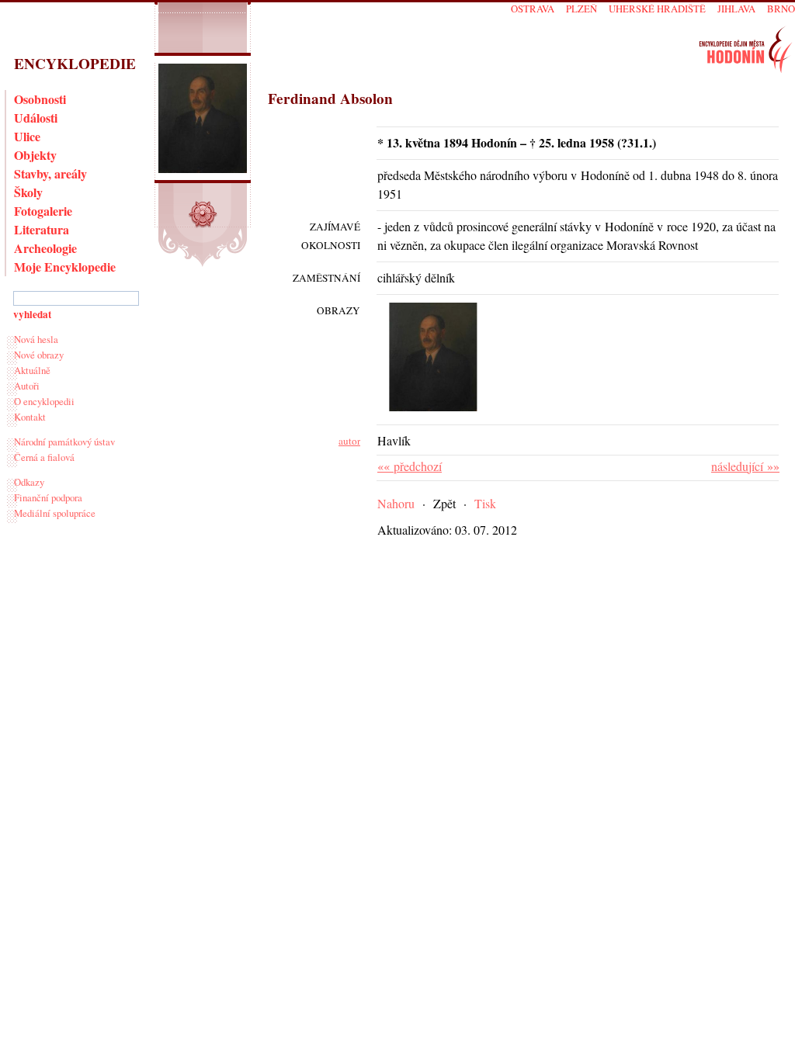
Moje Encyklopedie (65, 266)
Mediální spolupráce (54, 513)
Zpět (444, 503)
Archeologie (45, 248)
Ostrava (532, 9)
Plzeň (581, 9)
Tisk (485, 503)
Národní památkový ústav (64, 442)
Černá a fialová (44, 457)
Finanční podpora (48, 497)
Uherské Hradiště (657, 9)
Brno (781, 9)
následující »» (745, 466)
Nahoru (396, 503)
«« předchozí (409, 466)
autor (349, 441)
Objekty (35, 155)
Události (35, 117)
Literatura (41, 229)
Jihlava (736, 9)
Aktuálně (32, 370)
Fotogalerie (43, 211)
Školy (28, 192)
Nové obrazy (39, 355)
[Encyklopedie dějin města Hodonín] (746, 49)
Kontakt (30, 417)
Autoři (27, 386)
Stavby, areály (50, 173)
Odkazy (29, 482)
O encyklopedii (44, 401)
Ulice (27, 136)
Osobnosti (40, 99)
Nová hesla (36, 339)
